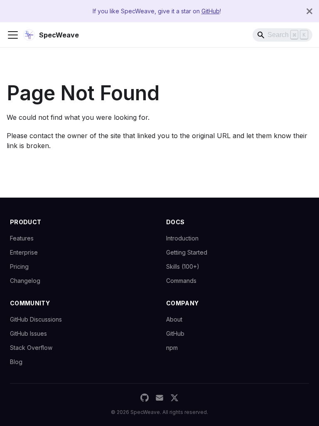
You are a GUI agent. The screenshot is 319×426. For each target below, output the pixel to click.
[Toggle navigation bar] (13, 35)
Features (22, 238)
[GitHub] (144, 398)
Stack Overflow (31, 347)
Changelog (25, 280)
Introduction (182, 238)
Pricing (19, 266)
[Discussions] (159, 398)
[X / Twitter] (174, 398)
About (174, 319)
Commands (181, 280)
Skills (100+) (182, 266)
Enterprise (24, 252)
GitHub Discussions (36, 319)
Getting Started (186, 252)
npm (172, 347)
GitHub (210, 11)
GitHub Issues (28, 333)
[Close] (309, 11)
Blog (16, 361)
